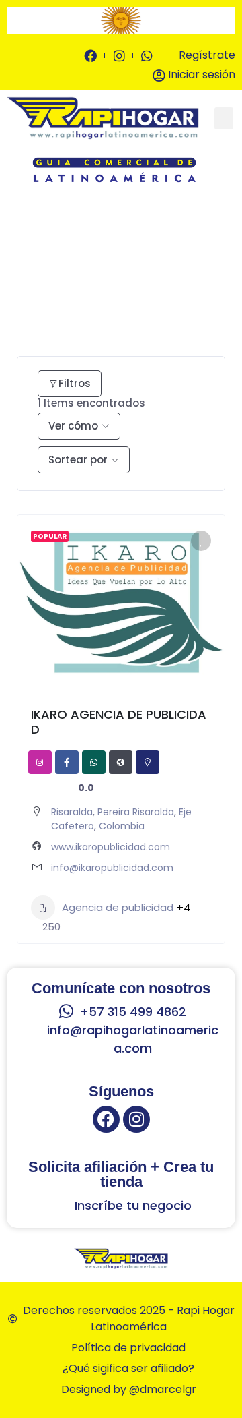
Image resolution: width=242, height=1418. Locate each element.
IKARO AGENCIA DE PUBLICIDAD (118, 722)
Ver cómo (73, 426)
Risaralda (72, 812)
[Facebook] (106, 1119)
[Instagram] (136, 1119)
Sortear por (78, 459)
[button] (18, 20)
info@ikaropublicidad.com (112, 868)
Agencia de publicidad (117, 907)
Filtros (74, 383)
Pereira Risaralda (135, 812)
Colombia (122, 826)
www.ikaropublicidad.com (110, 847)
